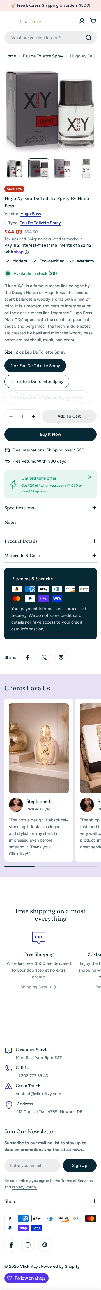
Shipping (35, 239)
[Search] (88, 37)
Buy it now (50, 434)
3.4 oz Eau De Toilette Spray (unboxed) (47, 399)
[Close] (89, 477)
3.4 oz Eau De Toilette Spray (36, 381)
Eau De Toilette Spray (40, 222)
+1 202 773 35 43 (32, 1075)
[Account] (82, 20)
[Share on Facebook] (27, 657)
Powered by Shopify (60, 1266)
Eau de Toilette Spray (43, 56)
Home (10, 56)
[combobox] (50, 37)
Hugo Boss (30, 213)
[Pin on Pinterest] (61, 657)
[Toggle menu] (7, 20)
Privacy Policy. (24, 1187)
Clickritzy (29, 1266)
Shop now (39, 491)
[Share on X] (44, 657)
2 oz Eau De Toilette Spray (35, 365)
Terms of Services (77, 1180)
